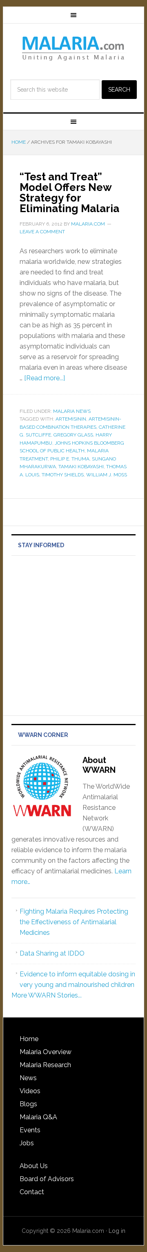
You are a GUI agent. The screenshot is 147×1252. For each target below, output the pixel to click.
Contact (32, 1192)
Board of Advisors (47, 1179)
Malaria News (72, 411)
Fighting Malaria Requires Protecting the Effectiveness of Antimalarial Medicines (74, 922)
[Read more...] (44, 378)
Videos (30, 1091)
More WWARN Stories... (46, 995)
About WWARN (99, 765)
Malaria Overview (45, 1052)
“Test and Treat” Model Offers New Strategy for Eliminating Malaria (69, 193)
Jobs (27, 1143)
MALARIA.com (73, 48)
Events (30, 1130)
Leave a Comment (42, 232)
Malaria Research (45, 1065)
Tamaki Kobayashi (81, 466)
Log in (117, 1231)
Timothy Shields (63, 475)
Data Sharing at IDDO (52, 953)
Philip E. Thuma (69, 459)
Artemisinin (71, 419)
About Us (34, 1166)
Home (29, 1039)
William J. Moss (106, 475)
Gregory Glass (73, 435)
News (28, 1078)
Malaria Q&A (38, 1117)
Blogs (28, 1104)
